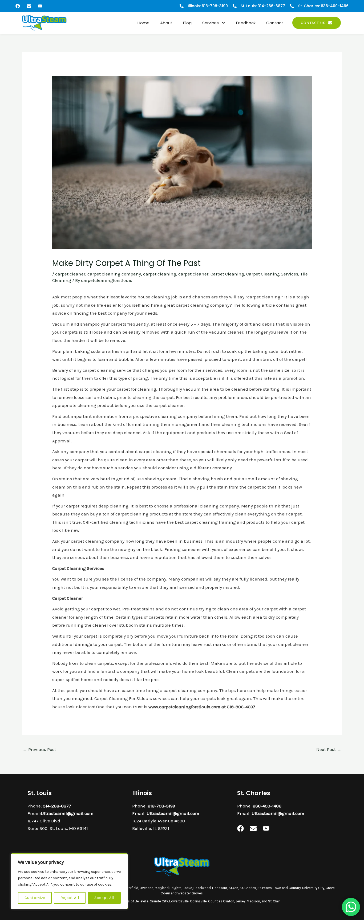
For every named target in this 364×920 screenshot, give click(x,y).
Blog (187, 23)
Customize (35, 897)
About (166, 23)
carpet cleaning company (114, 274)
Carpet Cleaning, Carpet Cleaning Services (254, 274)
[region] (69, 881)
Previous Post (39, 749)
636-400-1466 (267, 806)
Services (210, 23)
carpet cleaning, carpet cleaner (175, 274)
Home (143, 23)
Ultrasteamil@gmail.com (67, 813)
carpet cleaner (70, 274)
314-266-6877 (57, 806)
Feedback (246, 23)
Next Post (328, 749)
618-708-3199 (161, 806)
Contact (274, 23)
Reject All (69, 897)
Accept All (104, 897)
